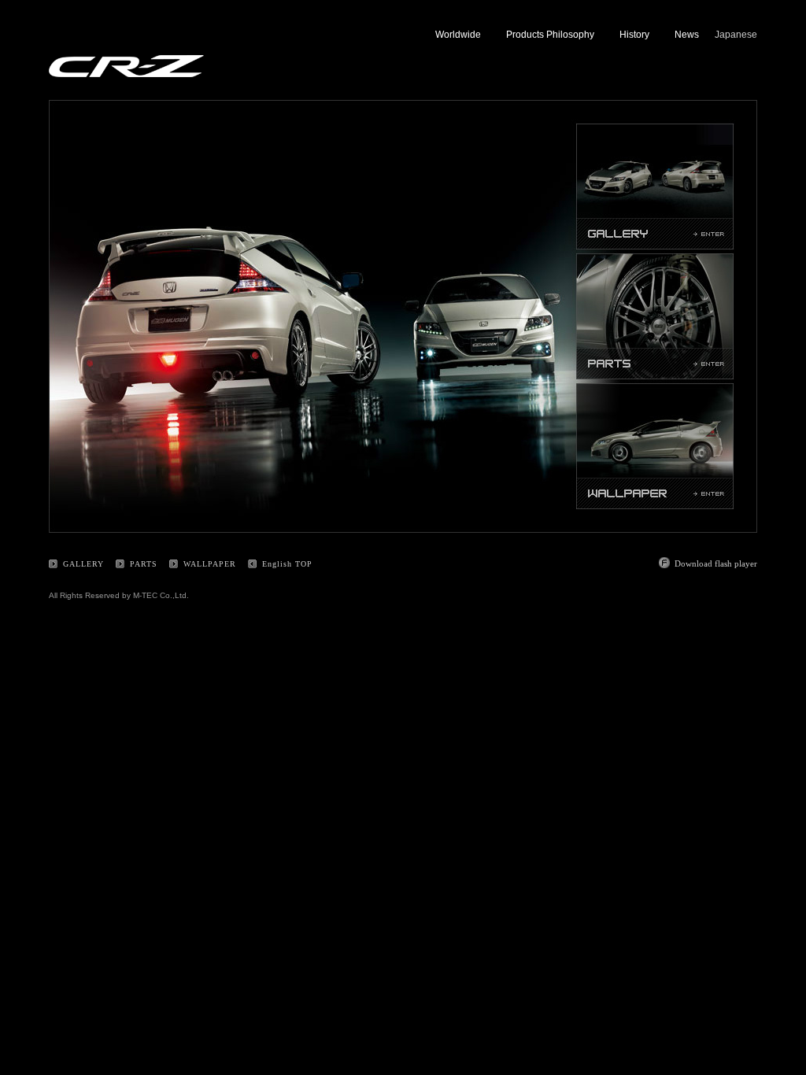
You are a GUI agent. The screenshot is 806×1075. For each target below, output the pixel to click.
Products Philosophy (550, 34)
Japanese (736, 34)
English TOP (287, 564)
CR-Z (126, 66)
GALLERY (83, 564)
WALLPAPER (209, 564)
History (634, 34)
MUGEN (110, 39)
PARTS (143, 564)
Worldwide (458, 34)
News (687, 34)
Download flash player (716, 563)
